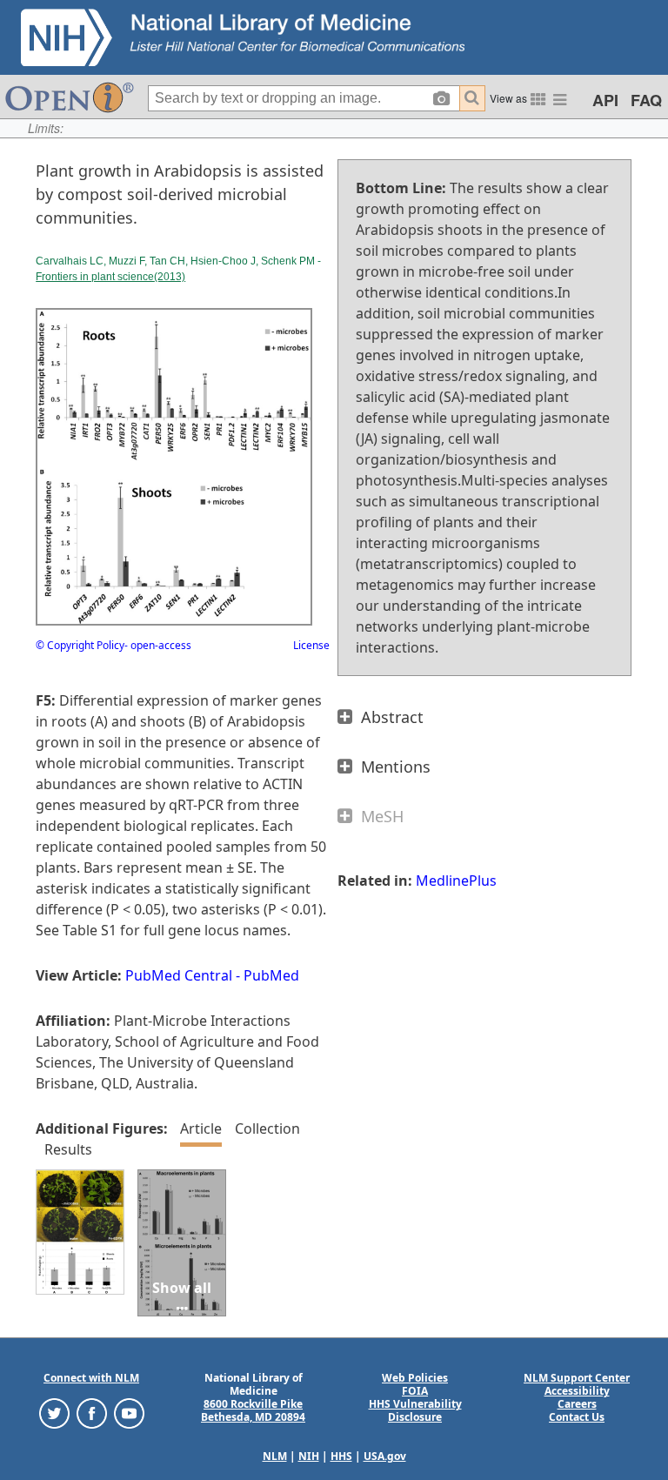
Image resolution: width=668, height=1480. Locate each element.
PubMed (271, 975)
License (311, 645)
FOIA (415, 1390)
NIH (308, 1456)
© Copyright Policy (80, 645)
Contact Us (577, 1417)
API (605, 100)
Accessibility (577, 1390)
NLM (275, 1456)
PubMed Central (178, 975)
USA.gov (385, 1456)
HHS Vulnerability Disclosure (415, 1410)
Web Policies (415, 1377)
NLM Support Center (577, 1377)
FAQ (646, 100)
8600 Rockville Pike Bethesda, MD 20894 (253, 1410)
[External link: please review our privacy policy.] (54, 1412)
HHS (341, 1456)
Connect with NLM (91, 1377)
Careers (577, 1403)
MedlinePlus (456, 880)
